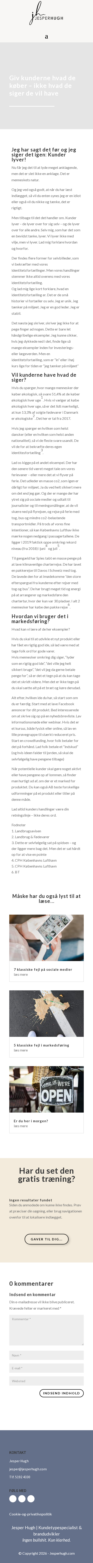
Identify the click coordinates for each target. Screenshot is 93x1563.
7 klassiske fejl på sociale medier (43, 969)
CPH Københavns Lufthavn (36, 860)
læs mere (21, 974)
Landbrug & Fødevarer (32, 837)
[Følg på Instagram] (22, 1498)
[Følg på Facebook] (12, 1498)
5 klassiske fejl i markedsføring (41, 1045)
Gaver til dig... (47, 1239)
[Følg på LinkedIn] (31, 1498)
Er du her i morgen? (31, 1121)
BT (17, 872)
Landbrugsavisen (28, 831)
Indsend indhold (61, 1393)
